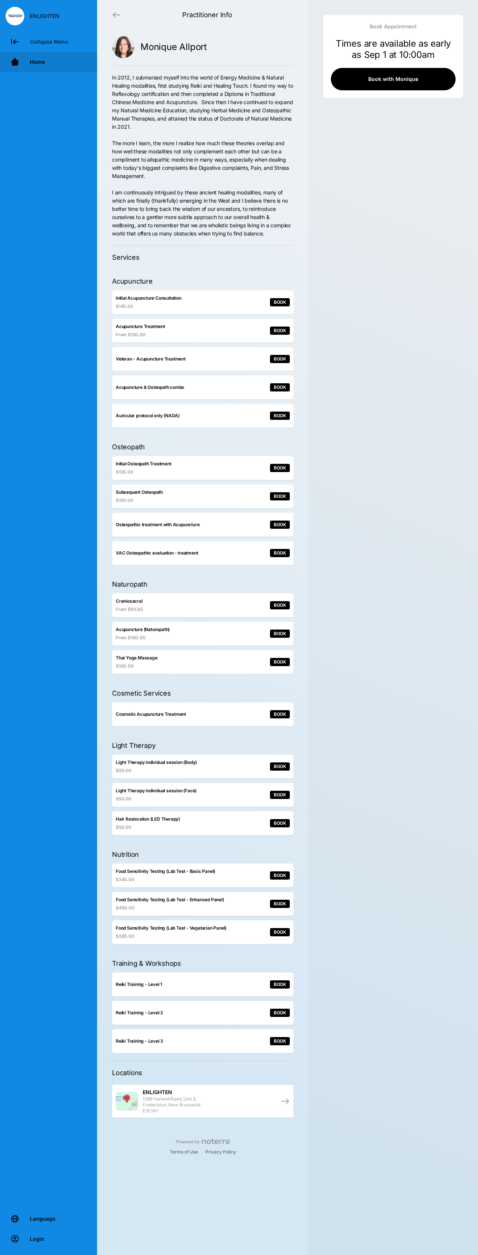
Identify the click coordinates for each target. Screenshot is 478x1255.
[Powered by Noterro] (203, 1142)
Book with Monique (393, 79)
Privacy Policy (220, 1152)
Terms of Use (184, 1152)
